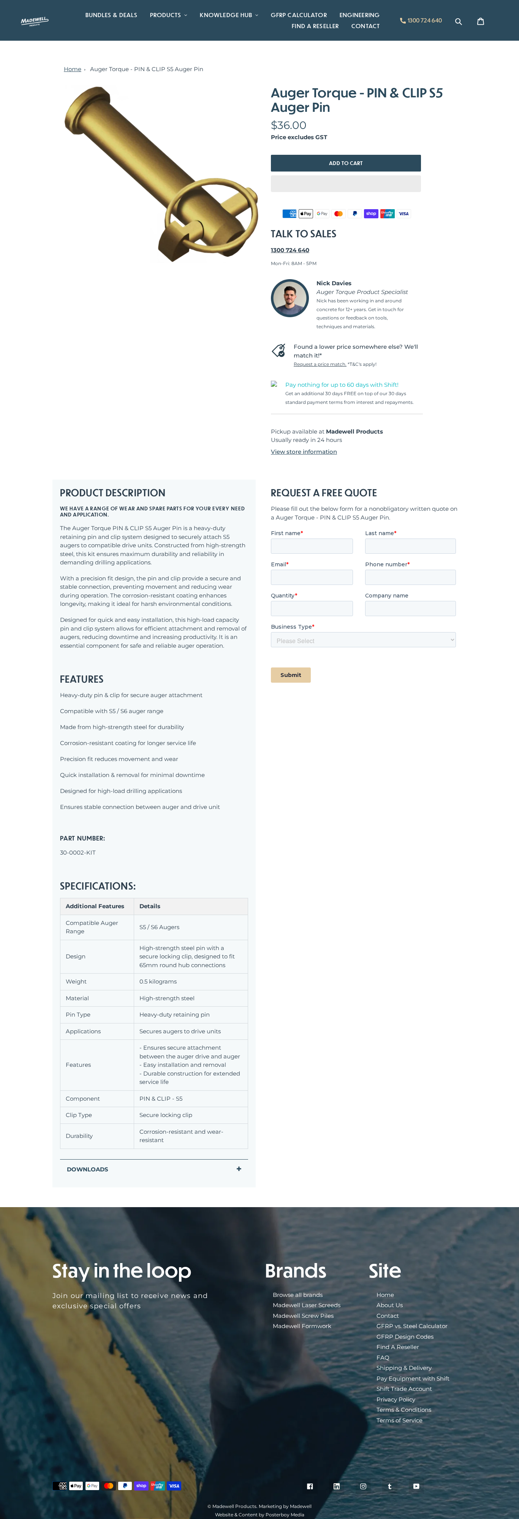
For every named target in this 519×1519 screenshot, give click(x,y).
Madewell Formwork (302, 1326)
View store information (304, 451)
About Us (390, 1305)
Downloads (87, 1169)
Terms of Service (399, 1420)
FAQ (383, 1357)
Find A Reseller (398, 1347)
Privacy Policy (396, 1399)
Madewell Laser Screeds (306, 1305)
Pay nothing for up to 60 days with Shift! (342, 384)
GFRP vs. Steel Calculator (412, 1326)
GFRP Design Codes (405, 1336)
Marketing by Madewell (285, 1506)
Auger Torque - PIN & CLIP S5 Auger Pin (146, 69)
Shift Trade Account (404, 1388)
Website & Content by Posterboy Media (259, 1514)
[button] (346, 183)
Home (72, 69)
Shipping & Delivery (404, 1367)
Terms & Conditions (404, 1409)
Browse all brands (298, 1294)
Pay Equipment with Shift (413, 1378)
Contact (388, 1315)
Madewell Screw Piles (303, 1315)
